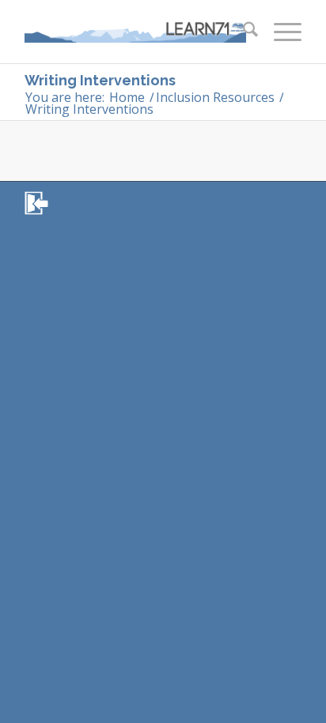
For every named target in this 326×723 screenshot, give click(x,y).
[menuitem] (242, 31)
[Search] (242, 31)
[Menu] (279, 31)
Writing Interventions (100, 80)
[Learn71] (135, 31)
